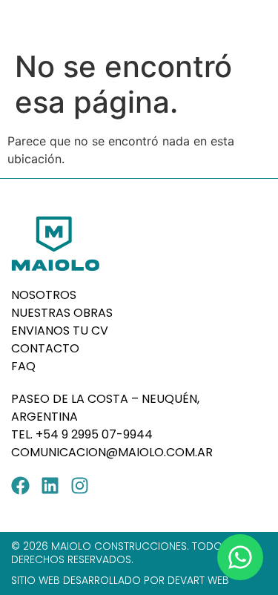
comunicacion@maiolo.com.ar (112, 452)
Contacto (45, 348)
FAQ (23, 366)
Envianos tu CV (59, 330)
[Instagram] (79, 485)
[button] (253, 21)
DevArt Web (198, 580)
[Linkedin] (50, 485)
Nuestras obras (62, 312)
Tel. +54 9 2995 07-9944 (83, 434)
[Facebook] (20, 485)
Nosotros (43, 294)
